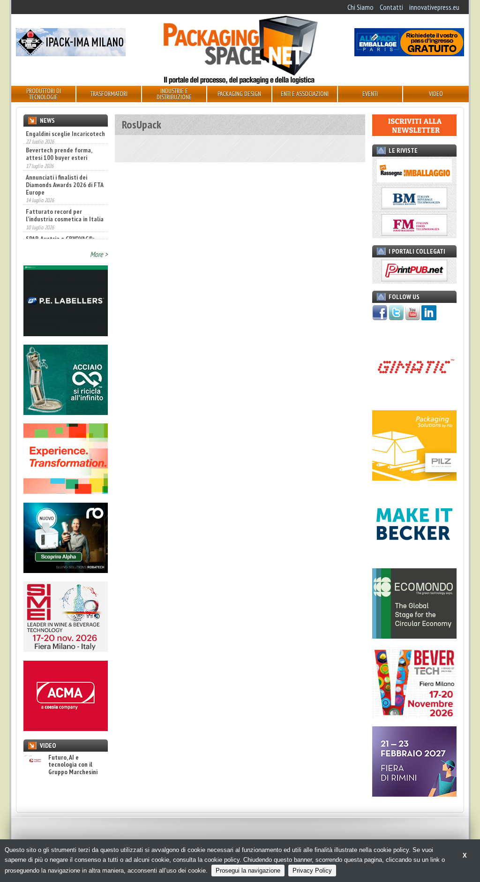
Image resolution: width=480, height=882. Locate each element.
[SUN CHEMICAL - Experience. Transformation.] (65, 491)
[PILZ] (414, 477)
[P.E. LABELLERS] (65, 333)
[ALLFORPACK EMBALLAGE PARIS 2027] (409, 53)
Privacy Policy (312, 870)
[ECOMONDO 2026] (414, 636)
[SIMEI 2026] (65, 649)
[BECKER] (414, 556)
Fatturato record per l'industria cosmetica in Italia (65, 197)
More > (99, 254)
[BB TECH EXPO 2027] (414, 794)
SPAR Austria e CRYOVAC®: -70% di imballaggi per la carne (60, 229)
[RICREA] (65, 412)
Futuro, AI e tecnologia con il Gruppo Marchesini (73, 765)
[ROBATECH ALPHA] (65, 570)
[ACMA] (65, 728)
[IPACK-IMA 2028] (71, 53)
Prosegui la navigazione (248, 870)
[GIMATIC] (414, 398)
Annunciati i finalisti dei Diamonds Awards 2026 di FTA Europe (64, 167)
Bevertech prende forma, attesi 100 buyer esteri (59, 136)
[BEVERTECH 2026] (414, 715)
